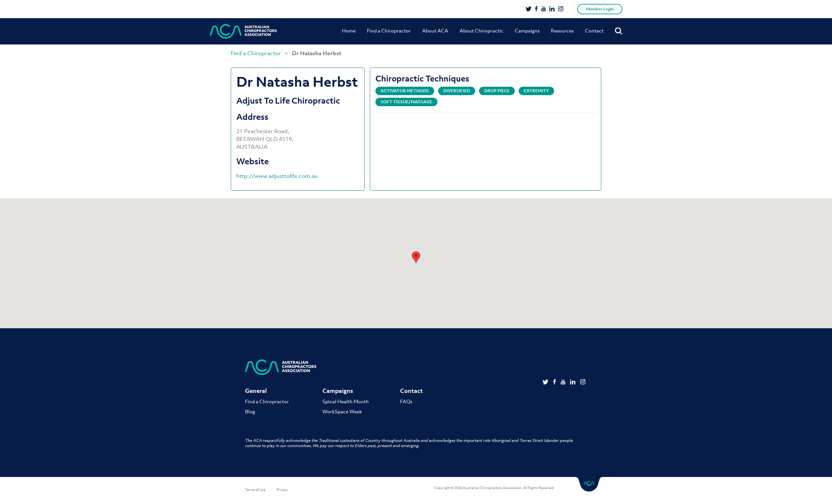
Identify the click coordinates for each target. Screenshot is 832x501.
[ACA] (243, 31)
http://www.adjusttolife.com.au (277, 176)
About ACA (435, 30)
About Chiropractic (481, 30)
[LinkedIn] (552, 9)
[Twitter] (529, 9)
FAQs (406, 401)
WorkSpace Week (342, 411)
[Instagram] (561, 9)
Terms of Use (255, 489)
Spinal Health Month (345, 401)
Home (349, 30)
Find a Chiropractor (389, 30)
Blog (250, 411)
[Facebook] (536, 9)
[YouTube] (543, 9)
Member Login (600, 9)
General (256, 391)
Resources (562, 30)
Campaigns (527, 30)
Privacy (282, 489)
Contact (594, 30)
